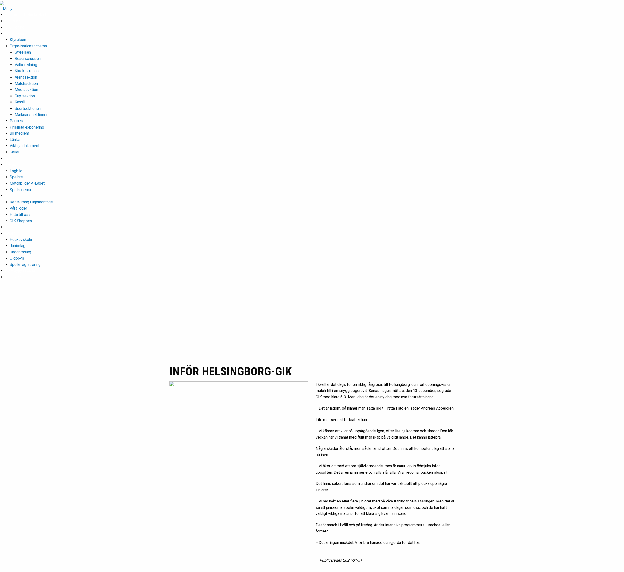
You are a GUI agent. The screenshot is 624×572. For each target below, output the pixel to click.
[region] (312, 326)
